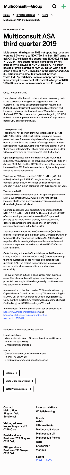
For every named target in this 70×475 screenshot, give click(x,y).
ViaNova (41, 450)
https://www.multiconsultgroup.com (21, 311)
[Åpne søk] (54, 6)
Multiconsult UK (45, 433)
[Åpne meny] (63, 6)
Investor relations (46, 407)
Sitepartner (42, 446)
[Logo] (22, 6)
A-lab (39, 421)
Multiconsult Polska (47, 437)
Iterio (39, 442)
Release (10, 373)
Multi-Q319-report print (18, 381)
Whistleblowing (45, 411)
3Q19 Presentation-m (17, 389)
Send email (9, 416)
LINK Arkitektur (45, 425)
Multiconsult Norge (47, 429)
